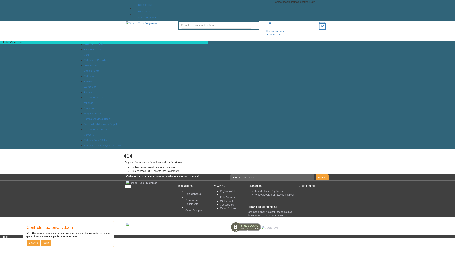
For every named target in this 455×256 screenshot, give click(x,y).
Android (88, 92)
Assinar (322, 177)
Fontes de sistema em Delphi (100, 124)
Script (87, 55)
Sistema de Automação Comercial (103, 145)
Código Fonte (91, 71)
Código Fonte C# (93, 97)
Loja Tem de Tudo (94, 44)
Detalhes (33, 243)
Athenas (88, 103)
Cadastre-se (227, 204)
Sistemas (89, 76)
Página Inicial (143, 4)
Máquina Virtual (92, 113)
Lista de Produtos (145, 17)
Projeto (88, 81)
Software (89, 135)
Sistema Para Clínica (95, 140)
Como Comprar (194, 210)
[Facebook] (126, 186)
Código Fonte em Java (96, 129)
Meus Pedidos (228, 208)
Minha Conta (227, 201)
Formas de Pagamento (191, 202)
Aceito (46, 243)
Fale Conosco (143, 11)
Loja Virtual (90, 65)
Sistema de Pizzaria (95, 60)
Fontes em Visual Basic (97, 119)
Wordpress (90, 87)
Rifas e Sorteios (93, 49)
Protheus (89, 108)
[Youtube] (129, 186)
